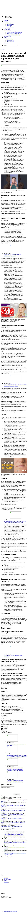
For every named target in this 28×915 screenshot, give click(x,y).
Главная (6, 20)
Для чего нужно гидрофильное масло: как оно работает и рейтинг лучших (15, 385)
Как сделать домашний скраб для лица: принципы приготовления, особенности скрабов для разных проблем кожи (17, 756)
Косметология (7, 30)
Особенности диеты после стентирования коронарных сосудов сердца (11, 827)
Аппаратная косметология (13, 34)
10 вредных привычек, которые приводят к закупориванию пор (15, 781)
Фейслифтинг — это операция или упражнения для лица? (12, 255)
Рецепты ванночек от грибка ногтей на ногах (15, 839)
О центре (9, 22)
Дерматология (7, 36)
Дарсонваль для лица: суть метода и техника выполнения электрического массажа (15, 522)
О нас (5, 21)
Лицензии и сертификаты (10, 911)
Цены (5, 37)
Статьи (8, 28)
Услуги (5, 880)
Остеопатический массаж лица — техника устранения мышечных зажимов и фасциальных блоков (15, 769)
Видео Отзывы (10, 26)
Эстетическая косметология (14, 33)
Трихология (7, 29)
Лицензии (9, 25)
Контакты (6, 42)
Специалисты (10, 24)
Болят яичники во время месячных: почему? (12, 814)
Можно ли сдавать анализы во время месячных (13, 822)
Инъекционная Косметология (14, 32)
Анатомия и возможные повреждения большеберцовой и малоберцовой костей (14, 835)
